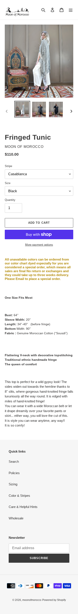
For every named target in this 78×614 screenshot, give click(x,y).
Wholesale (16, 518)
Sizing (13, 484)
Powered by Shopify (54, 600)
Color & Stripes (19, 495)
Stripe (8, 166)
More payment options (39, 244)
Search (14, 461)
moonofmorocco (31, 600)
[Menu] (70, 9)
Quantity (10, 200)
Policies (14, 473)
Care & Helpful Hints (23, 507)
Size (7, 183)
